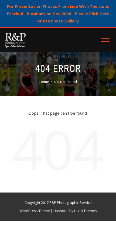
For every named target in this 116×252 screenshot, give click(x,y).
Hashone (61, 210)
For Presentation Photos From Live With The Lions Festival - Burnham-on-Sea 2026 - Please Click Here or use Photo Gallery (58, 14)
